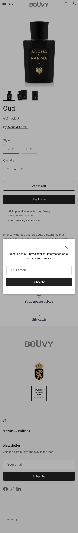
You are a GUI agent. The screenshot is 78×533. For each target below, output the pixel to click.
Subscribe (39, 282)
